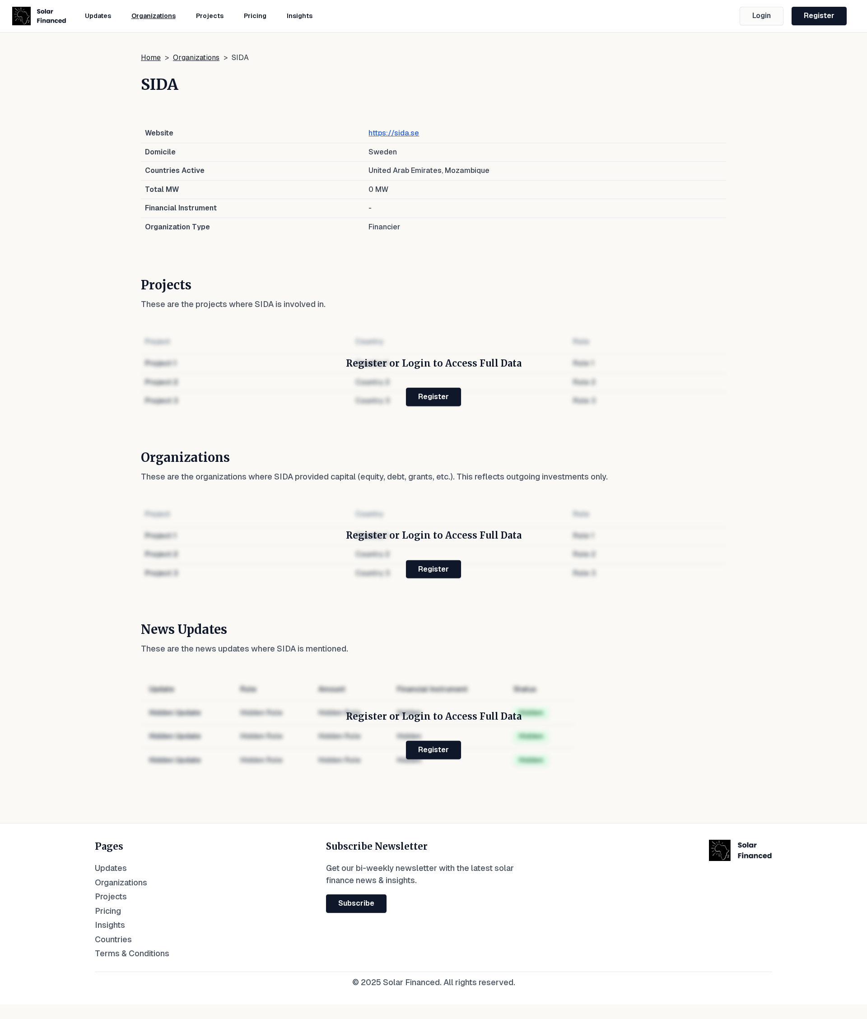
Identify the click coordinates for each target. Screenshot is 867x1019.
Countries (113, 939)
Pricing (255, 15)
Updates (98, 15)
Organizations (153, 15)
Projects (210, 15)
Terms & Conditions (132, 953)
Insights (299, 15)
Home (151, 57)
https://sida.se (393, 133)
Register (819, 15)
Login (761, 15)
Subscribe (356, 903)
